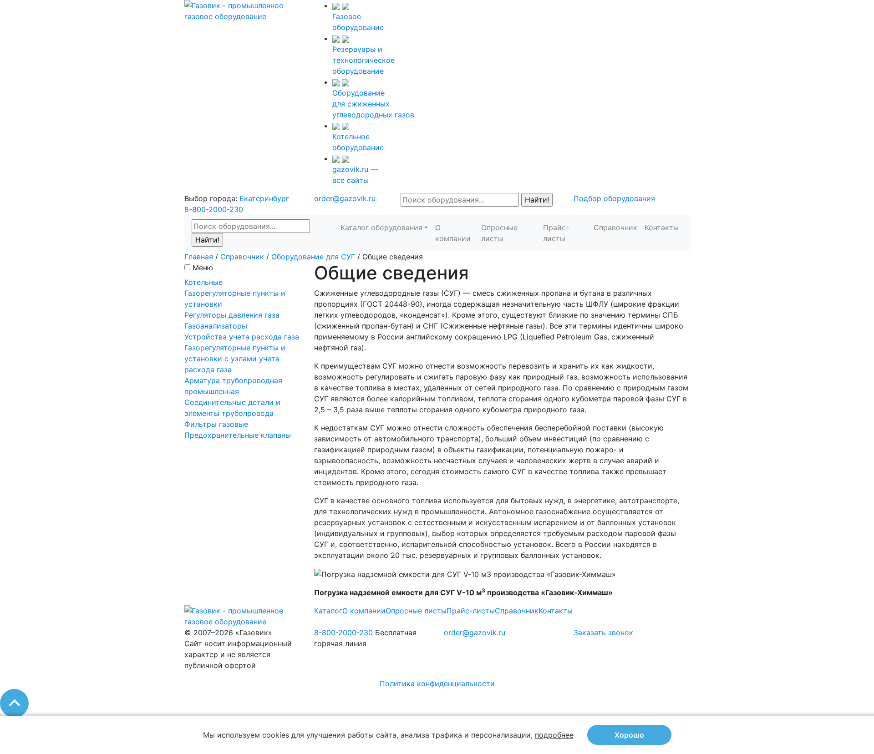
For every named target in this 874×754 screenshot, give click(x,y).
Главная (198, 256)
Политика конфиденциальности (437, 683)
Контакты (662, 227)
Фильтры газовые (216, 424)
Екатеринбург (264, 198)
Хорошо (629, 734)
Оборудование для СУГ (313, 256)
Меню (203, 267)
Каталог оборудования (381, 227)
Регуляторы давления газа (231, 314)
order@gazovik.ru (345, 198)
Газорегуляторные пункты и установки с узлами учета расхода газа (234, 358)
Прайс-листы (556, 233)
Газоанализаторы (215, 325)
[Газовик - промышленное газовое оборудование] (242, 10)
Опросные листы (499, 233)
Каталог (328, 610)
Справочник (615, 227)
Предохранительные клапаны (237, 435)
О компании (453, 233)
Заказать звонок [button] (603, 632)
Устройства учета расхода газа (241, 336)
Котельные (203, 282)
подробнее (554, 734)
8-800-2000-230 (213, 209)
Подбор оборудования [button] (614, 198)
